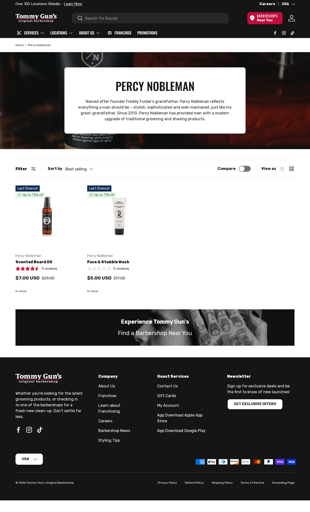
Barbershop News (114, 430)
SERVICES (31, 33)
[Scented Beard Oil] (47, 217)
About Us (106, 386)
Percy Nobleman (39, 45)
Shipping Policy (222, 482)
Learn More (73, 4)
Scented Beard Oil (34, 262)
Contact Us (167, 386)
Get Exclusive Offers (255, 404)
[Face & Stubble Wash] (119, 217)
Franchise (107, 395)
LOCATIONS (58, 33)
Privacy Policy (167, 482)
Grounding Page (283, 482)
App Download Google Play (181, 430)
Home (19, 45)
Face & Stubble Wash (108, 262)
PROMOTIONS (147, 33)
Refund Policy (194, 482)
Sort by (55, 168)
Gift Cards (166, 395)
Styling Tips (109, 440)
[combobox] (150, 18)
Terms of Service (252, 482)
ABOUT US (86, 33)
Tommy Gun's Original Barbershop (50, 482)
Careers (267, 4)
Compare (226, 168)
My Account (168, 405)
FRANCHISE (123, 33)
